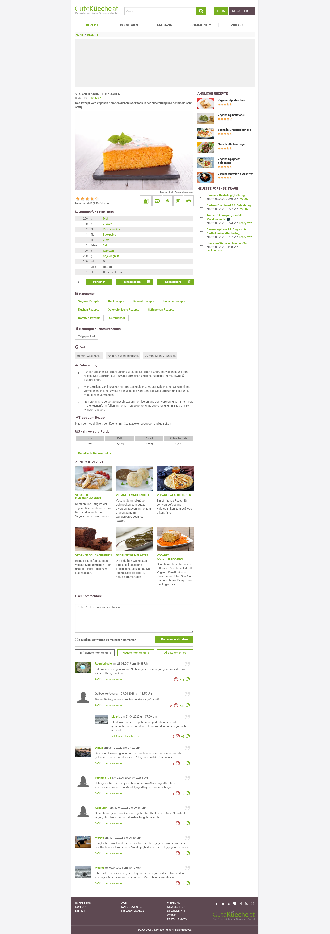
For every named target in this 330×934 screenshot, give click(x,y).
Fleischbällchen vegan (232, 144)
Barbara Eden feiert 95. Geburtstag (229, 205)
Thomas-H (95, 97)
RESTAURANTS (177, 919)
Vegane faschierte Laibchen (235, 173)
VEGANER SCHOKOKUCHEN (93, 555)
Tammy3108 (103, 777)
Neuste (136, 652)
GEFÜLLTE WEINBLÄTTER (132, 555)
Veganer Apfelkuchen (231, 100)
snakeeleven (214, 250)
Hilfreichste (95, 652)
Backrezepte (116, 301)
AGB (124, 902)
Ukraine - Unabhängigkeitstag (226, 195)
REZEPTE (93, 25)
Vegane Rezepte (88, 301)
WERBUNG (174, 902)
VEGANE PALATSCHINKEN (174, 495)
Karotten (108, 250)
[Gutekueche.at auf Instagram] (234, 903)
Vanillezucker (111, 229)
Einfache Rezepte (174, 301)
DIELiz (99, 747)
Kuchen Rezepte (88, 309)
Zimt (106, 240)
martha (99, 837)
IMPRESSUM (83, 902)
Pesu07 (243, 199)
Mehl (106, 218)
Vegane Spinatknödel (231, 115)
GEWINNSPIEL (176, 911)
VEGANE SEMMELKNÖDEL (133, 495)
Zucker (107, 224)
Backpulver (110, 234)
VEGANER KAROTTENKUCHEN (170, 557)
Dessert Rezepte (143, 301)
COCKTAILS (129, 25)
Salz (105, 245)
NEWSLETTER (176, 907)
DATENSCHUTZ (131, 907)
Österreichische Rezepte (123, 309)
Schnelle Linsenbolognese (234, 129)
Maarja (115, 716)
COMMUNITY (200, 25)
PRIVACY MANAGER (134, 911)
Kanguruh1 (102, 807)
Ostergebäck (117, 318)
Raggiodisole (103, 663)
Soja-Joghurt (111, 256)
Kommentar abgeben (174, 639)
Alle (175, 652)
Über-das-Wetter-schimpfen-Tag (227, 243)
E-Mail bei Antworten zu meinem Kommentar (107, 639)
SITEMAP (81, 911)
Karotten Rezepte (89, 318)
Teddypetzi (245, 223)
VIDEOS (237, 25)
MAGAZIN (164, 25)
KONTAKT (81, 907)
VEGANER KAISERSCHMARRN (88, 496)
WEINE (171, 915)
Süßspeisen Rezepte (161, 309)
